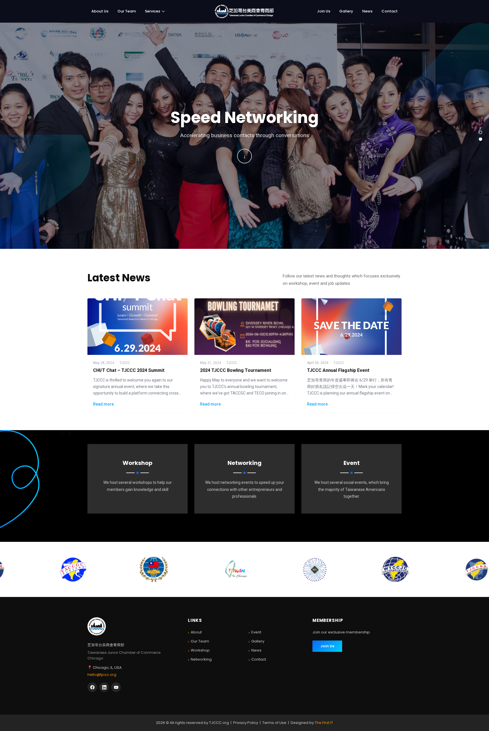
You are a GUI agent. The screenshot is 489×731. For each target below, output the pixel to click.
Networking (200, 660)
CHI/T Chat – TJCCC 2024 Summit (128, 370)
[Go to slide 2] (480, 139)
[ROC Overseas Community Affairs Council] (75, 569)
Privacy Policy (245, 722)
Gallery (346, 11)
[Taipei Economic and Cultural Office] (155, 569)
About (195, 632)
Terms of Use (274, 722)
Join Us (323, 11)
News (367, 11)
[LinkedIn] (104, 687)
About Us (99, 11)
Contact (389, 11)
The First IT (324, 722)
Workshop (199, 651)
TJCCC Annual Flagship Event (338, 370)
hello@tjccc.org (101, 674)
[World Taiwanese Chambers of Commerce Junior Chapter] (316, 569)
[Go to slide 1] (480, 132)
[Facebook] (92, 687)
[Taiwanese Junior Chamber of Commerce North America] (397, 569)
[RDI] (236, 569)
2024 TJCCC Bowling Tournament (235, 370)
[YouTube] (116, 687)
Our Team (126, 11)
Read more (103, 404)
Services (152, 11)
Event (254, 632)
